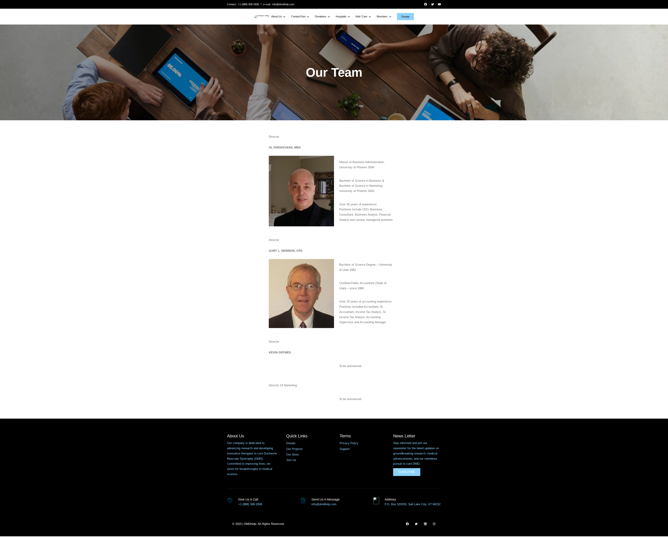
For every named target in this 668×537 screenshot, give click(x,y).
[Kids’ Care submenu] (370, 16)
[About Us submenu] (284, 16)
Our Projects (294, 449)
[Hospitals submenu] (349, 16)
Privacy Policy (349, 443)
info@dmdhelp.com (283, 4)
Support (345, 449)
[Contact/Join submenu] (308, 16)
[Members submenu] (390, 16)
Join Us (291, 460)
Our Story (292, 454)
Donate (405, 16)
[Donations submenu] (329, 16)
